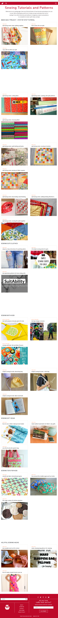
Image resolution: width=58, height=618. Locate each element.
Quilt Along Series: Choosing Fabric (11, 120)
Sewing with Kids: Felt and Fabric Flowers (12, 345)
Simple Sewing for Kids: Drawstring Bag (12, 371)
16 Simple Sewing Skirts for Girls (39, 249)
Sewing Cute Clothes (9, 243)
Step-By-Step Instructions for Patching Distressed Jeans (14, 249)
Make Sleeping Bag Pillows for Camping (41, 548)
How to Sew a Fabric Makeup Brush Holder (13, 424)
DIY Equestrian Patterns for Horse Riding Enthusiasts (14, 273)
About (21, 604)
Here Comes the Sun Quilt (37, 25)
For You (4, 23)
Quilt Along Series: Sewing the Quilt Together (13, 221)
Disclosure (21, 610)
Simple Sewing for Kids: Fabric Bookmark (12, 396)
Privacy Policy (21, 612)
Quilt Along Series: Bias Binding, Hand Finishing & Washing (14, 197)
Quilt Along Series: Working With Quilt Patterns (43, 96)
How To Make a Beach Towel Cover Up (12, 572)
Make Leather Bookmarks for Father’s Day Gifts (43, 424)
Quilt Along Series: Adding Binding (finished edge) (43, 197)
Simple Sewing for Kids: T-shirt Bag (40, 371)
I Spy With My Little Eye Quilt (9, 50)
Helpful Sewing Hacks (10, 542)
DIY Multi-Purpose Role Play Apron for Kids (13, 321)
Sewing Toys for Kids (9, 470)
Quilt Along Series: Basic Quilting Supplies (12, 25)
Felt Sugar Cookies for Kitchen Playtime (12, 500)
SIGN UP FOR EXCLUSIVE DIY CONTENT (43, 604)
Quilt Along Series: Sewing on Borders (41, 146)
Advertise (21, 606)
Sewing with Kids (7, 315)
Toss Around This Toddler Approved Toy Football (43, 476)
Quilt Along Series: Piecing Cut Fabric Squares (13, 170)
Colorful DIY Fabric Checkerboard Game (12, 476)
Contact (22, 608)
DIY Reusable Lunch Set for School (10, 548)
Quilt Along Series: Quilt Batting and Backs (13, 146)
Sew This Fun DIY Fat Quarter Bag (10, 448)
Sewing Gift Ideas (8, 418)
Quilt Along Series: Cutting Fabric (10, 96)
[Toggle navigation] (56, 3)
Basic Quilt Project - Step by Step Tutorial (18, 20)
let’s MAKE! (44, 611)
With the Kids (5, 319)
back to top (36, 616)
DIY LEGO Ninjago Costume (37, 321)
